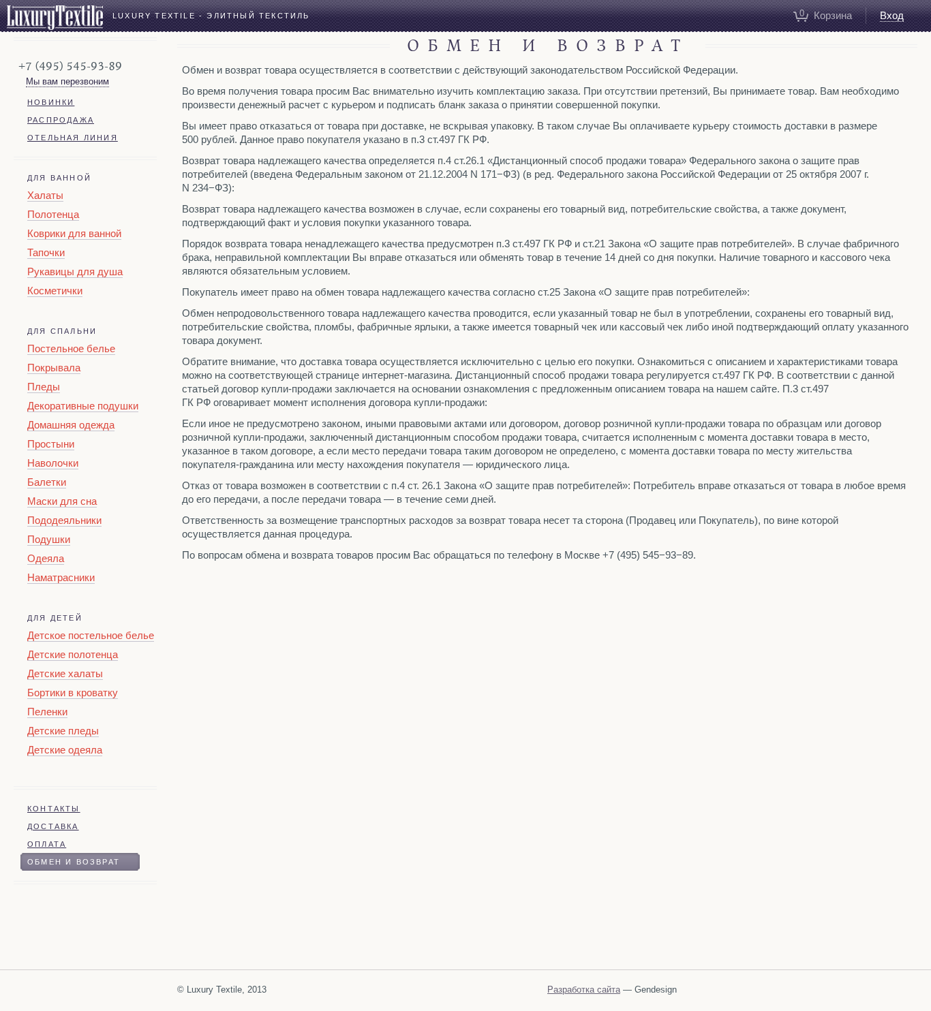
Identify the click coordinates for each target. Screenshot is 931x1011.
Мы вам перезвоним (67, 81)
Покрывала (53, 367)
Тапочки (46, 252)
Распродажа (60, 120)
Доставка (53, 826)
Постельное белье (71, 348)
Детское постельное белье (90, 635)
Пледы (43, 386)
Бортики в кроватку (72, 692)
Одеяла (45, 558)
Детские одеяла (64, 750)
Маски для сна (62, 501)
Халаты (45, 195)
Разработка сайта (583, 989)
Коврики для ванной (74, 233)
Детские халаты (65, 673)
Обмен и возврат (73, 862)
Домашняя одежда (71, 425)
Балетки (46, 482)
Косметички (54, 290)
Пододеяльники (64, 520)
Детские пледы (63, 730)
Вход (892, 15)
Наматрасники (61, 577)
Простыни (50, 444)
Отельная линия (72, 138)
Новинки (50, 102)
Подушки (48, 539)
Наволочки (52, 463)
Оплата (46, 844)
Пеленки (47, 711)
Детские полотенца (72, 654)
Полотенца (53, 214)
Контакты (53, 809)
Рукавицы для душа (75, 271)
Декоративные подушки (82, 405)
